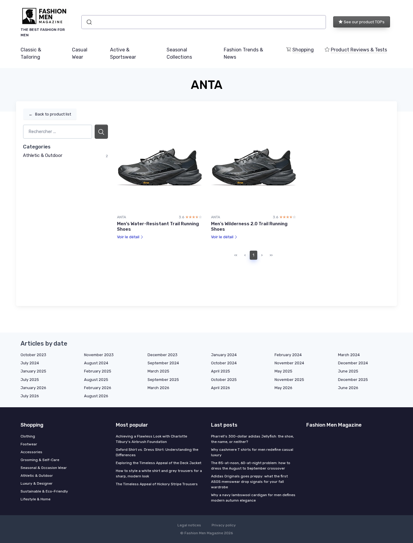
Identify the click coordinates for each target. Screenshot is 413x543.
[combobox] (203, 22)
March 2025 (158, 371)
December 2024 (353, 363)
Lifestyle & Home (35, 499)
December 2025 (353, 379)
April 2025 (220, 371)
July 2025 (30, 379)
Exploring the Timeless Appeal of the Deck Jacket (158, 463)
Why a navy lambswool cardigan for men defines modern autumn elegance (253, 497)
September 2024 (163, 363)
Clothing (28, 436)
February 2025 (97, 371)
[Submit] (89, 22)
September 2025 (163, 379)
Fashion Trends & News (243, 53)
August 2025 (96, 379)
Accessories (31, 452)
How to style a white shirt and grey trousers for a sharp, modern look (159, 473)
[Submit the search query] (101, 132)
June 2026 (348, 387)
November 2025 (289, 379)
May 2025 (283, 371)
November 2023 (99, 355)
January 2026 (33, 387)
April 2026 (220, 387)
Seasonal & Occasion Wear (44, 468)
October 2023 (33, 355)
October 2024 (224, 363)
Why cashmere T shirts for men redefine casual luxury (252, 452)
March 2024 (349, 355)
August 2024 (96, 363)
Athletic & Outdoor (42, 155)
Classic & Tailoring (31, 53)
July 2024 (30, 363)
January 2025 (33, 371)
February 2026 (97, 387)
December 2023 (162, 355)
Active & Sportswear (123, 53)
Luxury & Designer (37, 483)
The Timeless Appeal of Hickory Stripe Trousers (157, 484)
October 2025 (224, 379)
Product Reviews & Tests (359, 50)
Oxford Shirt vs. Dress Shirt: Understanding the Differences (157, 452)
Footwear (29, 444)
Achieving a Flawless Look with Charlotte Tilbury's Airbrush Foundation (151, 439)
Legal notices (189, 525)
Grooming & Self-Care (40, 460)
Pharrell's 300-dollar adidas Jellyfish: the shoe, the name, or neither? (252, 439)
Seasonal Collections (179, 53)
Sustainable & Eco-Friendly (44, 491)
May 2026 (283, 387)
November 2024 (289, 363)
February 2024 (288, 355)
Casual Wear (79, 53)
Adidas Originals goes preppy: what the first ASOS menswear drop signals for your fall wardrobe (249, 481)
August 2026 (96, 396)
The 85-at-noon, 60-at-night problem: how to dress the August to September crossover (250, 465)
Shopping (303, 50)
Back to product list (50, 114)
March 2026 (158, 387)
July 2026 (30, 396)
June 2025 (348, 371)
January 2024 (224, 355)
